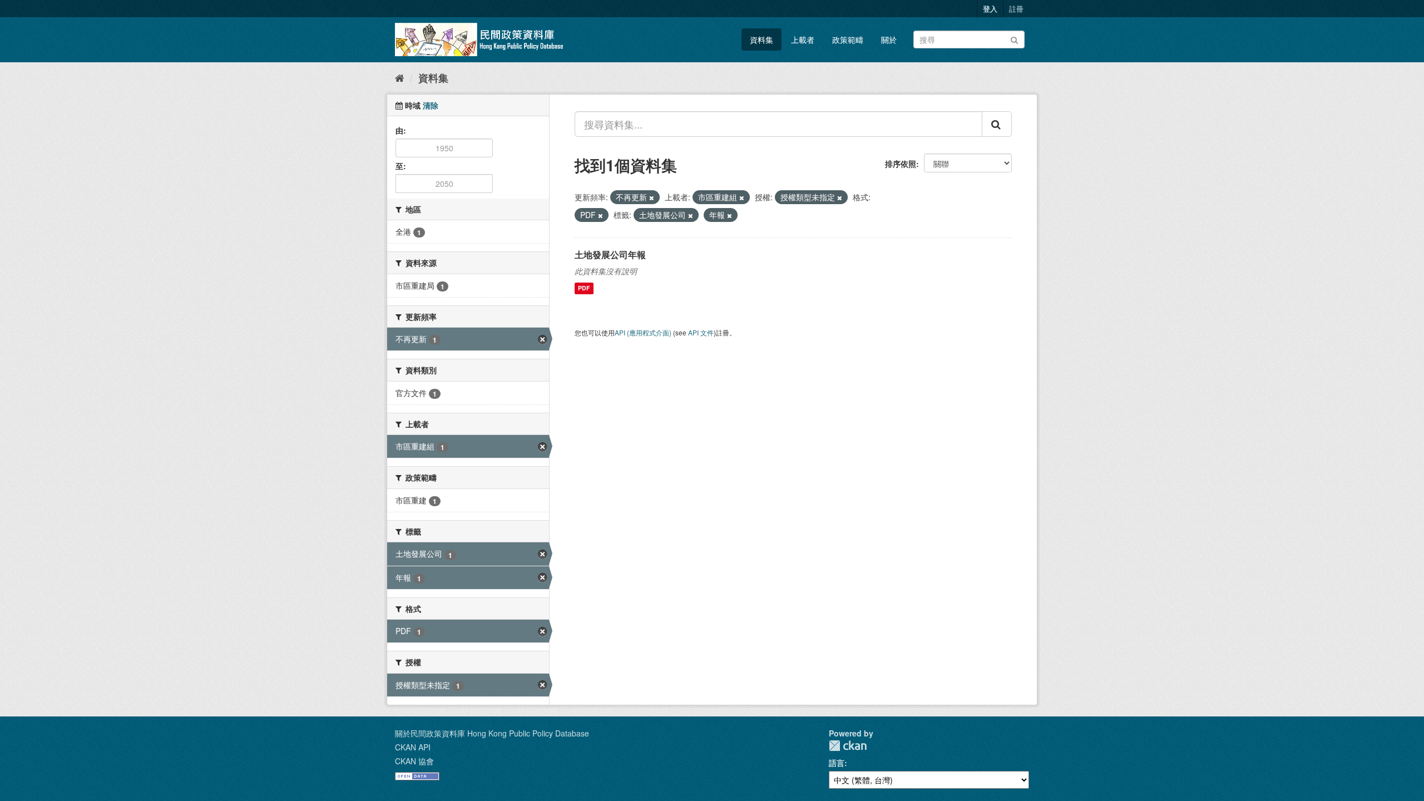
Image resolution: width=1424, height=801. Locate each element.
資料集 (761, 39)
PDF (584, 288)
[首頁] (399, 77)
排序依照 (900, 163)
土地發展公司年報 (610, 254)
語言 (836, 762)
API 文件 (701, 332)
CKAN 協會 (414, 761)
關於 (889, 39)
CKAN (848, 745)
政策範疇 (847, 39)
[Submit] (1014, 38)
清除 (430, 105)
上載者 (802, 39)
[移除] (651, 197)
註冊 (1016, 8)
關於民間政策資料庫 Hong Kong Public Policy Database (492, 733)
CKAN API (413, 747)
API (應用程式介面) (643, 332)
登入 (990, 8)
